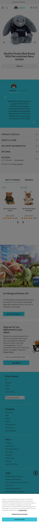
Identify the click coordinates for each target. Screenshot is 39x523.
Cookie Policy (22, 510)
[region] (19, 508)
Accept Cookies (19, 519)
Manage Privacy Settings (19, 514)
